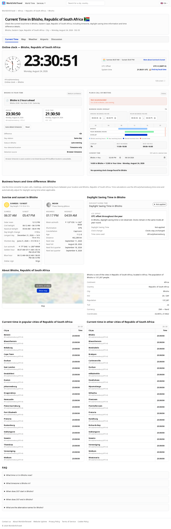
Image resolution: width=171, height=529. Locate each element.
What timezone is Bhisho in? (18, 483)
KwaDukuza (94, 380)
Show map (43, 291)
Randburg (93, 419)
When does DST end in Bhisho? (19, 499)
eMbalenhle (94, 373)
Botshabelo (94, 347)
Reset (28, 127)
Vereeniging (9, 451)
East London (9, 367)
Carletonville (95, 360)
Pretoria (7, 419)
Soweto (7, 438)
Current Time (11, 39)
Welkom (8, 457)
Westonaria (94, 457)
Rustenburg (9, 425)
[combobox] (85, 3)
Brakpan (92, 354)
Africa (20, 11)
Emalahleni (9, 373)
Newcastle (9, 399)
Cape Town (9, 354)
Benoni (7, 335)
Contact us (6, 521)
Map (23, 39)
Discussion (56, 39)
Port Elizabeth (10, 412)
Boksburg (8, 347)
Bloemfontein (10, 341)
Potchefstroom (95, 406)
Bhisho (92, 335)
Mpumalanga (95, 386)
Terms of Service (69, 521)
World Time (30, 3)
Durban (7, 360)
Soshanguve (9, 432)
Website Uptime (40, 521)
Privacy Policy (54, 521)
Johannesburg (10, 386)
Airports (44, 39)
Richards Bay (95, 425)
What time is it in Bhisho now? (19, 475)
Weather (33, 39)
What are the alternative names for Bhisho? (24, 507)
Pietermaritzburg (12, 406)
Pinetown (93, 399)
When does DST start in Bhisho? (20, 491)
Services (40, 3)
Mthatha (93, 393)
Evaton (7, 380)
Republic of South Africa (36, 11)
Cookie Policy (83, 521)
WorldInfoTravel (8, 11)
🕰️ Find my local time (157, 69)
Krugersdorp (10, 393)
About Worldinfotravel (22, 521)
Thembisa (8, 444)
